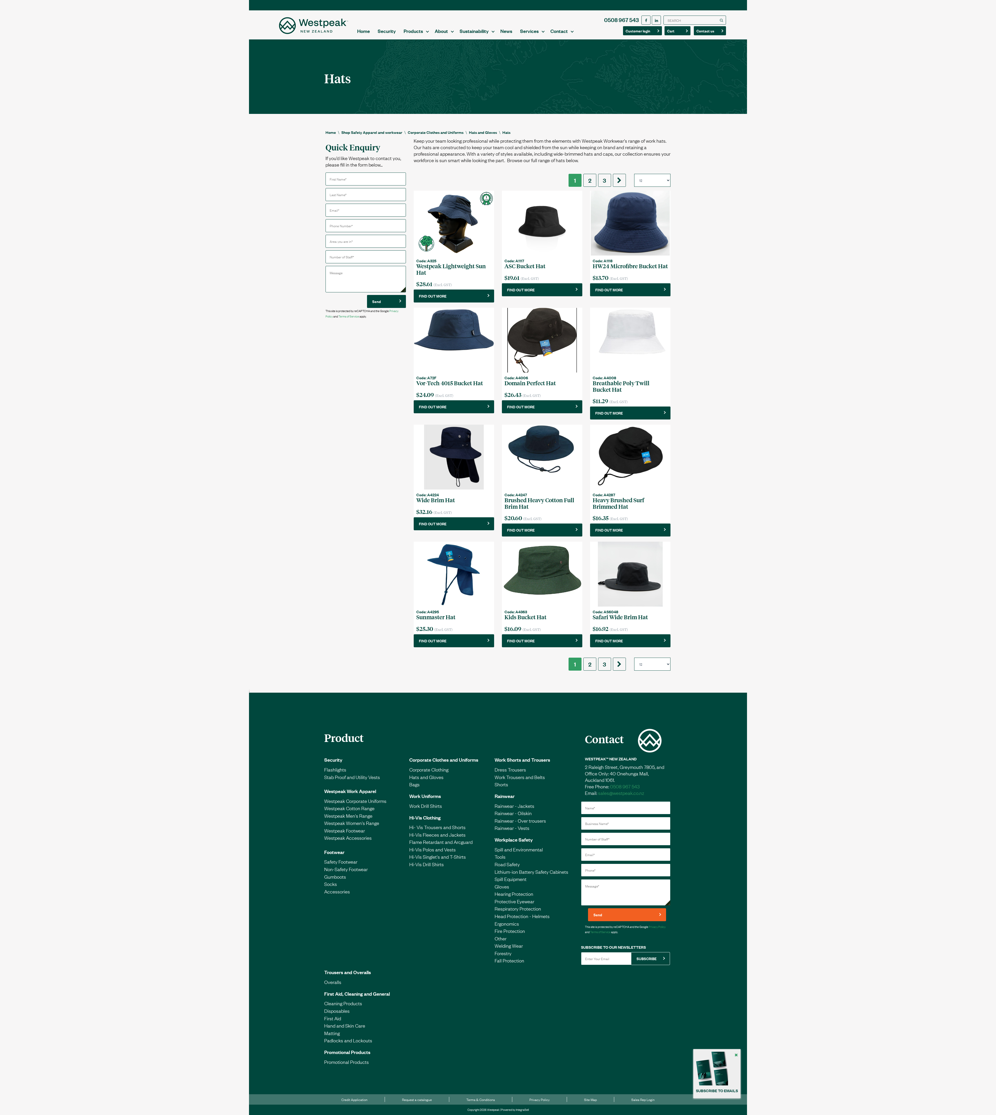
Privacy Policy (657, 926)
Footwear (334, 852)
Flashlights (335, 769)
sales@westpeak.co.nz (621, 793)
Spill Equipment (511, 879)
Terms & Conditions (480, 1099)
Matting (332, 1033)
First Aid (332, 1018)
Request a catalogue (417, 1099)
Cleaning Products (343, 1003)
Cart (675, 30)
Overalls (332, 982)
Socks (330, 884)
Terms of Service (348, 316)
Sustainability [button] (474, 30)
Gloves (502, 886)
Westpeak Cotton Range (349, 808)
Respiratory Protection (518, 908)
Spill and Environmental (519, 849)
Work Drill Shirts (425, 806)
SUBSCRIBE (646, 958)
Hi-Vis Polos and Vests (432, 849)
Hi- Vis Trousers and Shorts (437, 827)
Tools (500, 857)
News (506, 30)
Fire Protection (510, 931)
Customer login (638, 30)
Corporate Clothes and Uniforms (436, 132)
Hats (506, 132)
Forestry (503, 953)
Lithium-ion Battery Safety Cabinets (531, 872)
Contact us (707, 30)
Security (387, 30)
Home (363, 30)
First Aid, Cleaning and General (357, 993)
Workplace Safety (514, 839)
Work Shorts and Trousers (522, 759)
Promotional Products (347, 1052)
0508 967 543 (621, 19)
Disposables (337, 1011)
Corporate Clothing (428, 769)
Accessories (337, 891)
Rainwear (505, 796)
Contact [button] (559, 30)
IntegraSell (522, 1109)
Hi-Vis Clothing (425, 817)
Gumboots (335, 876)
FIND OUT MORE (432, 296)
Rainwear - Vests (512, 828)
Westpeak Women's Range (351, 823)
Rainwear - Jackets (514, 806)
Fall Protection (509, 960)
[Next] (619, 180)
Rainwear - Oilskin (513, 813)
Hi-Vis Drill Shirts (426, 864)
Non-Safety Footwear (346, 869)
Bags (414, 784)
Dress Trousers (510, 769)
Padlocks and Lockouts (348, 1040)
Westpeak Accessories (348, 838)
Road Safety (507, 864)
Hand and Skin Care (344, 1025)
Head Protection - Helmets (522, 916)
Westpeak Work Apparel (350, 791)
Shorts (501, 784)
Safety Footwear (340, 861)
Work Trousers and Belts (520, 777)
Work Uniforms (425, 796)
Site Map (590, 1099)
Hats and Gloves (483, 132)
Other (501, 938)
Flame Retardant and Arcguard (441, 842)
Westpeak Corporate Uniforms (355, 801)
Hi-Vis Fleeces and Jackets (437, 834)
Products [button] (413, 30)
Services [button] (529, 30)
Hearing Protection (514, 894)
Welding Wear (509, 945)
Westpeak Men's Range (348, 816)
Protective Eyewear (514, 901)
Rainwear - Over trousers (520, 820)
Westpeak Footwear (344, 830)
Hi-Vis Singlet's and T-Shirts (437, 857)
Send (376, 301)
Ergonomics (507, 923)
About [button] (441, 30)
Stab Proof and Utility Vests (352, 777)
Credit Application (354, 1099)
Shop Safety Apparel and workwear (371, 132)
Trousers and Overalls (347, 972)
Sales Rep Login (643, 1099)
